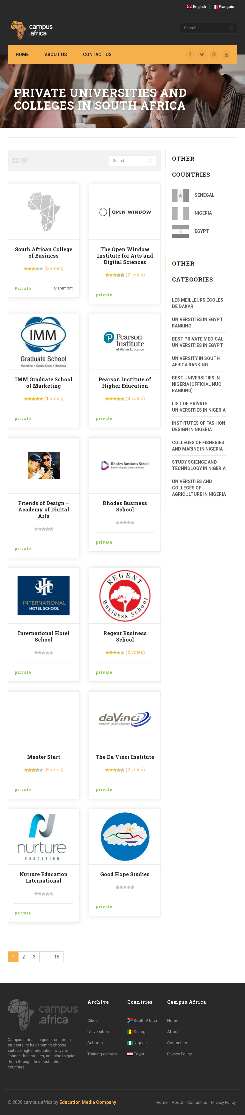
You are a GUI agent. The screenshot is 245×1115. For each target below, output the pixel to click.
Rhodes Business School (125, 506)
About (173, 1031)
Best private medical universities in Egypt (197, 342)
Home (22, 54)
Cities (92, 1020)
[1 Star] (26, 269)
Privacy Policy (179, 1054)
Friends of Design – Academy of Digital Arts (43, 509)
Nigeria (203, 213)
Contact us (97, 54)
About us (56, 54)
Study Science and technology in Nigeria (199, 465)
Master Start (43, 756)
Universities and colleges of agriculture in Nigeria (199, 488)
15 (56, 956)
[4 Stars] (37, 269)
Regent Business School (125, 636)
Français (226, 6)
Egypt (201, 231)
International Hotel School (44, 636)
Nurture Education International (43, 877)
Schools (95, 1042)
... (44, 956)
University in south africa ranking (196, 361)
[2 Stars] (30, 269)
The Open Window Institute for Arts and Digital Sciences (125, 255)
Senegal (204, 195)
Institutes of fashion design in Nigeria (198, 426)
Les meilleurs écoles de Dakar (197, 303)
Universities (98, 1031)
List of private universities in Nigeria (199, 407)
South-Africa (145, 1020)
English (199, 6)
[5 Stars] (41, 269)
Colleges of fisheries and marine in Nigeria (198, 445)
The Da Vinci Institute (125, 756)
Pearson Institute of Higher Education (125, 382)
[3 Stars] (33, 269)
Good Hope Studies (125, 874)
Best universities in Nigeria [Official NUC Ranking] (196, 384)
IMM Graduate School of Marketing (43, 382)
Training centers (102, 1054)
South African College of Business (43, 252)
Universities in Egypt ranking (197, 322)
